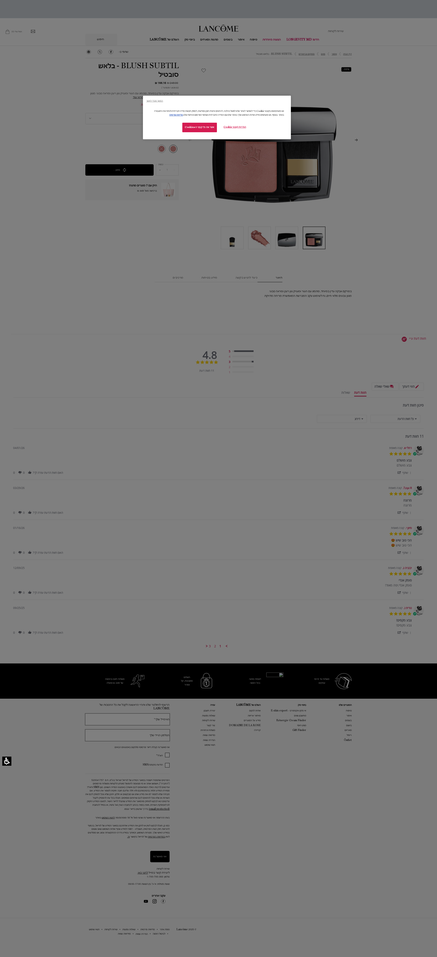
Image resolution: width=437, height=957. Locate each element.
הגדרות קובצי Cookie (235, 127)
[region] (217, 117)
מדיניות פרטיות (176, 115)
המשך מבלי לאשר (154, 101)
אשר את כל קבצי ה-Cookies (199, 127)
